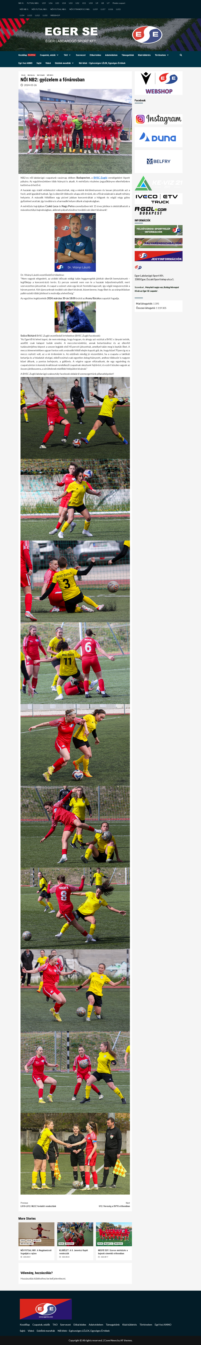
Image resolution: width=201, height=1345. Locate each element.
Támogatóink (128, 55)
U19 (44, 3)
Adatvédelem (111, 55)
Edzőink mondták (63, 63)
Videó (48, 63)
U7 (108, 3)
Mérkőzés (31, 75)
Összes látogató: (146, 308)
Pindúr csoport (119, 3)
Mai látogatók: (144, 303)
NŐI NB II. (24, 9)
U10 (91, 3)
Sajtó (39, 63)
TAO (66, 55)
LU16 (110, 9)
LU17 (103, 9)
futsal (23, 1240)
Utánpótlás (69, 1244)
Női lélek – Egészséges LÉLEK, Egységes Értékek (102, 63)
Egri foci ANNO (25, 63)
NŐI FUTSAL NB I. (39, 9)
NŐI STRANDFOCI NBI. (79, 9)
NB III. (21, 3)
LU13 (29, 15)
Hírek (23, 75)
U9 (97, 3)
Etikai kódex (95, 55)
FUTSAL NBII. (33, 3)
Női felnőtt (41, 75)
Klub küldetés (144, 55)
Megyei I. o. (108, 1244)
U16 (50, 3)
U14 (64, 3)
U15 (57, 3)
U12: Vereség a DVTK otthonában (114, 1205)
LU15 (118, 9)
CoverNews (110, 1340)
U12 (77, 3)
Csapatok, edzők (48, 55)
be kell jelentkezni (56, 1278)
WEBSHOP (55, 15)
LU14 (22, 15)
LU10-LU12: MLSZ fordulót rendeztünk (38, 1205)
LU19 (95, 9)
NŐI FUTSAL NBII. (58, 9)
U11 (84, 3)
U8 (102, 3)
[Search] (181, 55)
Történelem (160, 55)
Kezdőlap (26, 55)
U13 (70, 3)
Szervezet (81, 55)
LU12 (37, 15)
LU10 (45, 15)
